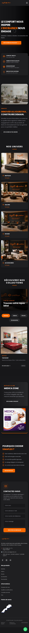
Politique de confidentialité (12, 623)
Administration (24, 622)
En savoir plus (5, 365)
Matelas (6, 315)
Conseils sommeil (5, 592)
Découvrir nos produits (10, 42)
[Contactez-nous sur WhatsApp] (25, 629)
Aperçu (23, 365)
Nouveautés (4, 579)
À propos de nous (5, 587)
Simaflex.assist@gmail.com (9, 552)
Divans (24, 315)
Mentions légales (3, 623)
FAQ (2, 595)
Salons (15, 315)
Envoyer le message (14, 530)
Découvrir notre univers (10, 132)
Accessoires (14, 320)
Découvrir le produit (12, 401)
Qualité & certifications (7, 590)
